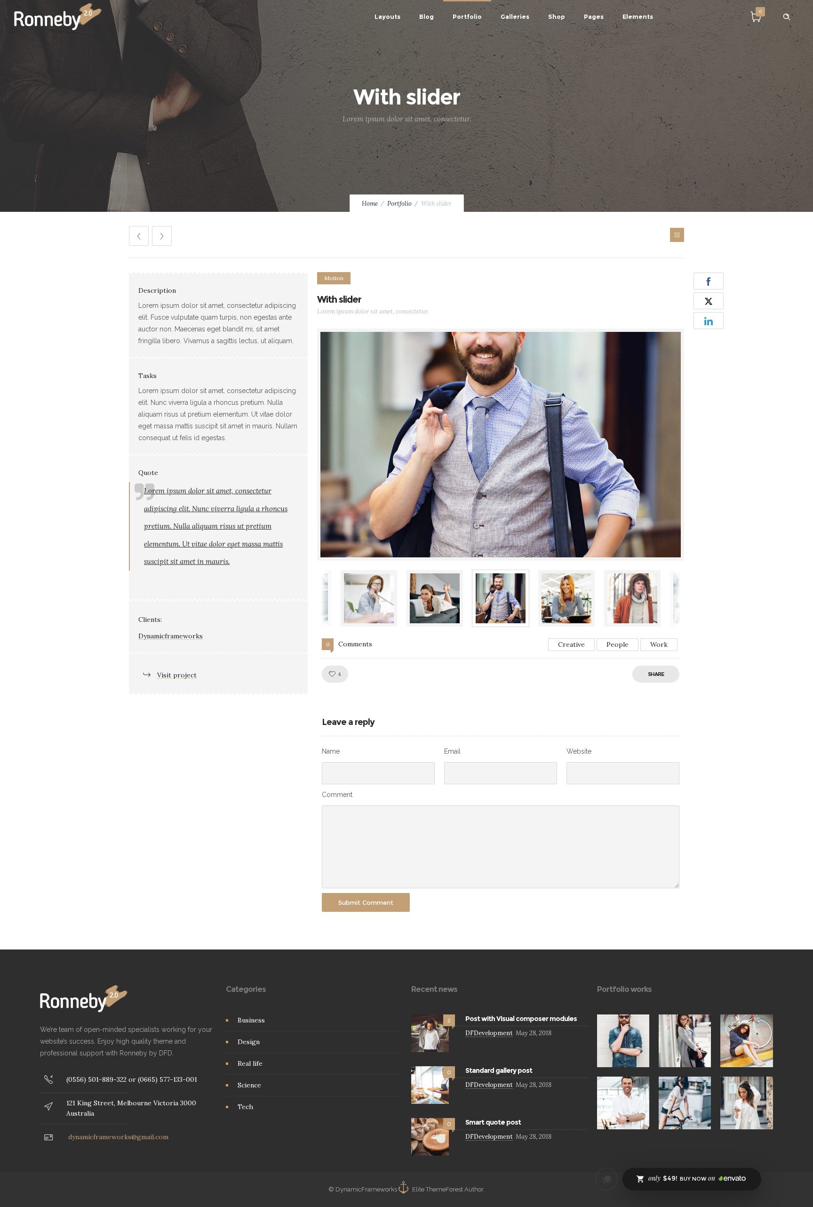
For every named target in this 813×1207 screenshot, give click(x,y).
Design (249, 1042)
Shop (556, 16)
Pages (594, 16)
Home (370, 204)
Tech (245, 1106)
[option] (500, 445)
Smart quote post (493, 1122)
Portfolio (467, 16)
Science (249, 1085)
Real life (250, 1063)
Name (331, 751)
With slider (339, 299)
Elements (637, 16)
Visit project (177, 675)
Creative (571, 644)
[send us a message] (606, 1179)
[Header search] (786, 17)
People (617, 644)
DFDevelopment (489, 1033)
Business (251, 1020)
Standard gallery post (498, 1070)
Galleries (515, 16)
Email (452, 751)
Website (578, 751)
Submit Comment (365, 902)
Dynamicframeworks (170, 636)
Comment (337, 794)
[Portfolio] (677, 235)
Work (659, 644)
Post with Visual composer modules (521, 1018)
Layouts (387, 16)
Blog (426, 16)
